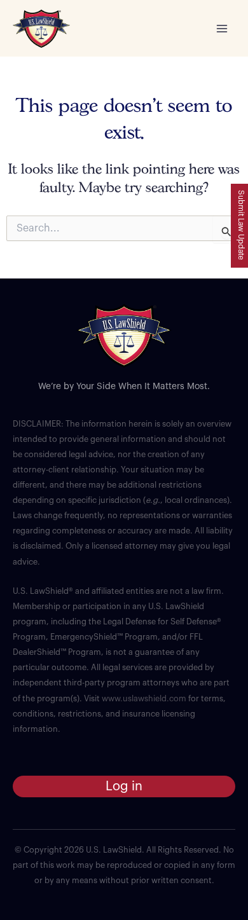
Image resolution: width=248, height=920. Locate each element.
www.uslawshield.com (144, 699)
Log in (124, 786)
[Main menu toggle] (222, 28)
